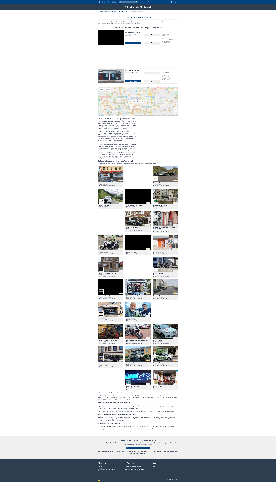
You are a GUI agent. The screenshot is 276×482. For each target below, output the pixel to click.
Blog (99, 471)
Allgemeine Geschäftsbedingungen (133, 466)
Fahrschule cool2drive (132, 227)
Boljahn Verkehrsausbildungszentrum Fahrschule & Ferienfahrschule (108, 363)
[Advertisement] (138, 57)
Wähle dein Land (104, 480)
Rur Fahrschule (103, 318)
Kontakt (154, 466)
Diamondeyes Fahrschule (132, 386)
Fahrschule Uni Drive (104, 183)
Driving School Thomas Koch (160, 205)
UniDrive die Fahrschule (132, 295)
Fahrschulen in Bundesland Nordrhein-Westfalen (117, 11)
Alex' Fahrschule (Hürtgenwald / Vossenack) (137, 340)
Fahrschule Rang (157, 295)
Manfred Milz (129, 251)
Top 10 (128, 17)
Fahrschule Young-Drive (105, 205)
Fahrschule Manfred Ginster (106, 295)
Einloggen (174, 2)
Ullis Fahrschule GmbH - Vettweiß (107, 273)
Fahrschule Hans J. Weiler (133, 32)
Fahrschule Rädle (130, 318)
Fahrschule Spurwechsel (159, 362)
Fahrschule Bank (157, 183)
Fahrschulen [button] (142, 2)
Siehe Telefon (134, 42)
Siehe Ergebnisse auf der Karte (138, 101)
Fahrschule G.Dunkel (131, 362)
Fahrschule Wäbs (157, 251)
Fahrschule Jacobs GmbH (159, 386)
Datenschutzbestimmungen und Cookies (134, 469)
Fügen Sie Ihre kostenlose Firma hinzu (159, 2)
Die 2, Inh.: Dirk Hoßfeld (132, 70)
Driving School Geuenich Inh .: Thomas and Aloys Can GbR (164, 228)
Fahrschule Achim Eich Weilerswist (108, 340)
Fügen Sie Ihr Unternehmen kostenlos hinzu (138, 448)
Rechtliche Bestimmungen (131, 468)
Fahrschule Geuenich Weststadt (134, 205)
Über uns (100, 466)
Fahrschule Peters (158, 273)
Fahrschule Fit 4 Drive (104, 251)
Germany (100, 11)
